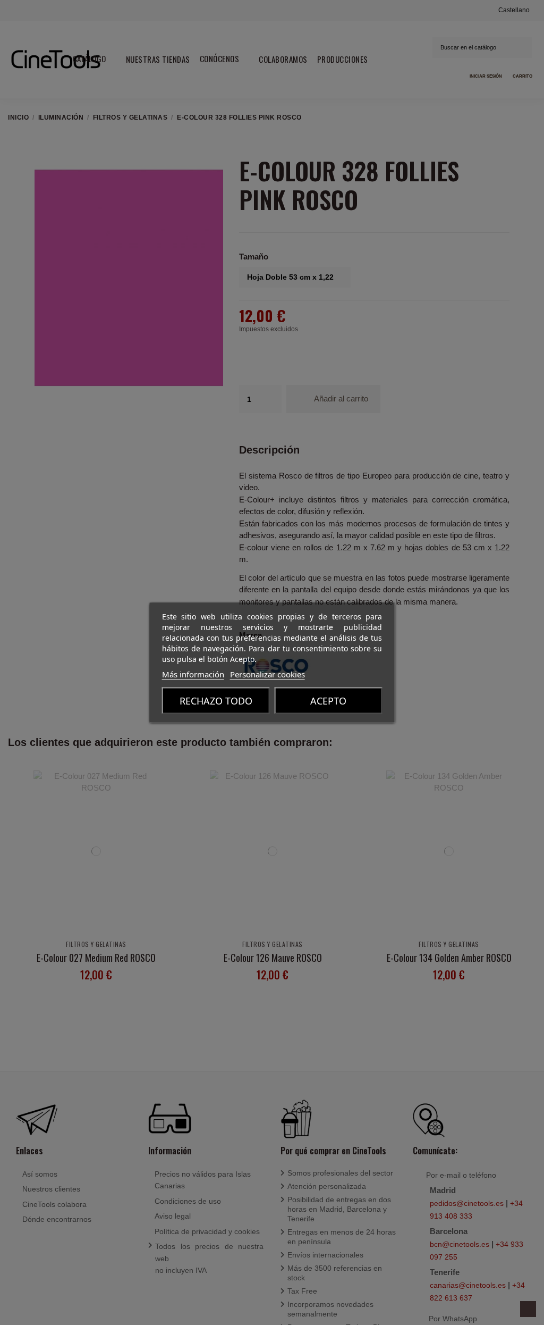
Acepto (328, 700)
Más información (193, 674)
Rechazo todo (216, 700)
